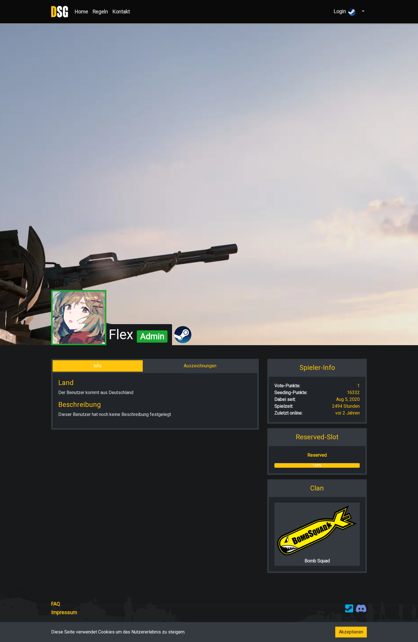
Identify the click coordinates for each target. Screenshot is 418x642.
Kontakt (121, 12)
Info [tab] (98, 365)
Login (340, 11)
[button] (362, 11)
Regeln (100, 12)
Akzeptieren (351, 632)
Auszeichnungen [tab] (200, 365)
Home (81, 12)
